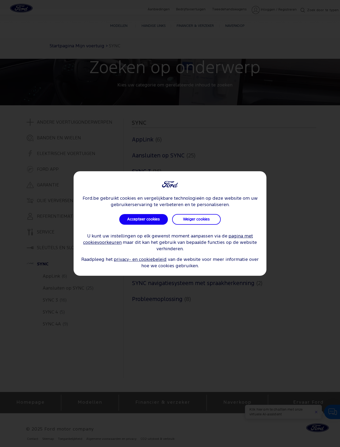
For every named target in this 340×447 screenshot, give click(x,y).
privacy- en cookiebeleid (140, 260)
